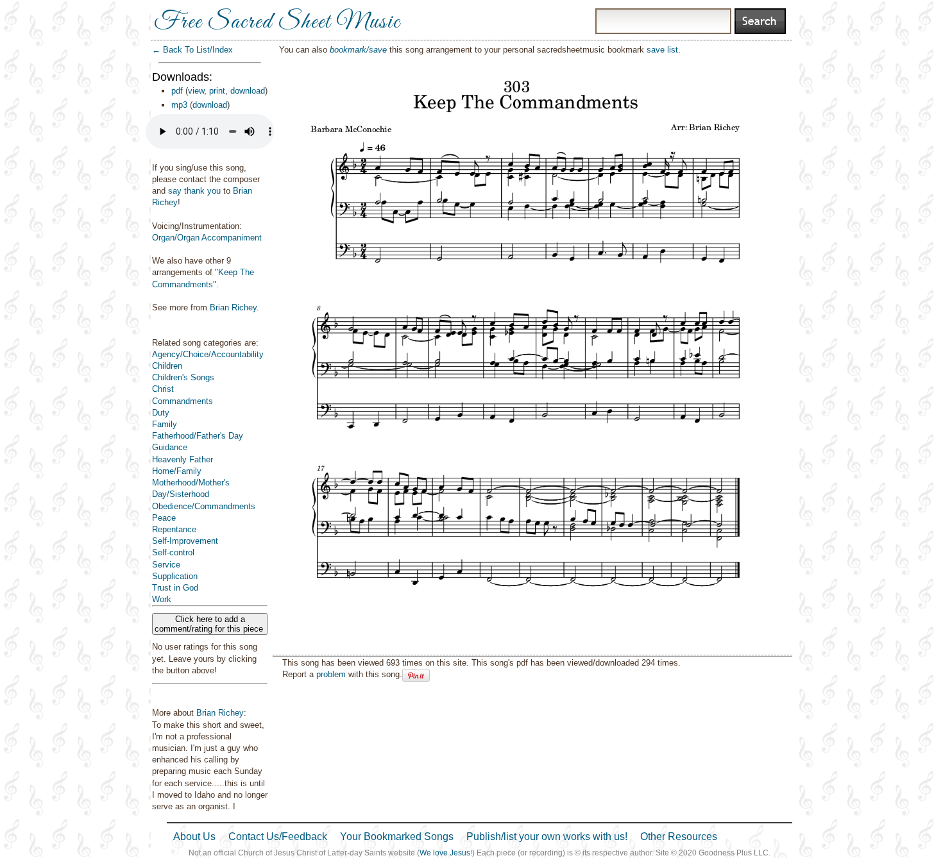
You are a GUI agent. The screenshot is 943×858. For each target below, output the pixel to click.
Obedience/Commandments (203, 506)
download (247, 91)
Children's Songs (183, 377)
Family (164, 424)
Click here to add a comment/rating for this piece (210, 624)
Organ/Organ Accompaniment (207, 237)
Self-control (173, 552)
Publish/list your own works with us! (546, 836)
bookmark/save (358, 50)
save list (662, 50)
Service (166, 564)
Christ (163, 389)
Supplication (175, 576)
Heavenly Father (182, 459)
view (196, 91)
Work (161, 599)
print (217, 91)
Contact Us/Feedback (277, 836)
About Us (194, 836)
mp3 (179, 105)
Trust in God (175, 588)
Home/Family (176, 471)
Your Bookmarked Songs (397, 836)
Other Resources (678, 836)
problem (331, 674)
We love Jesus (445, 852)
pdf (177, 91)
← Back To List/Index (192, 50)
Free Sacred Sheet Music (277, 22)
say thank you (194, 191)
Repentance (174, 529)
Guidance (169, 447)
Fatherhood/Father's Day (197, 436)
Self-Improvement (185, 541)
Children (167, 366)
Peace (164, 518)
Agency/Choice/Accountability (208, 354)
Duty (160, 412)
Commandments (182, 401)
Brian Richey (233, 307)
